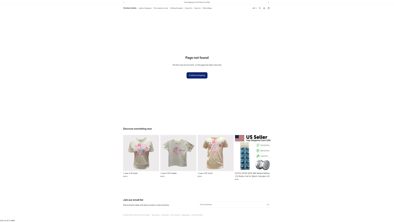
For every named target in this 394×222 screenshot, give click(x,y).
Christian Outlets (132, 215)
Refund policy (156, 215)
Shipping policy (185, 215)
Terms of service (175, 215)
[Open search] (260, 8)
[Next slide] (268, 2)
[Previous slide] (124, 2)
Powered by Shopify (144, 215)
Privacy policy (165, 215)
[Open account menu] (264, 8)
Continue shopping (197, 75)
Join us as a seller (7, 220)
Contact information (197, 215)
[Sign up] (267, 204)
